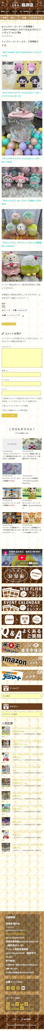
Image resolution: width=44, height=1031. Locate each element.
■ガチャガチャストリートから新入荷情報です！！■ (27, 742)
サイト (4, 389)
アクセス (14, 11)
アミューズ (29, 1009)
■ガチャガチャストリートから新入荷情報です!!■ (27, 729)
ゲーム (31, 1005)
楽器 (21, 1005)
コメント (6, 347)
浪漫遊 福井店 (21, 1025)
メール (5, 380)
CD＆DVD (14, 1009)
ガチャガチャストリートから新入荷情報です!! (27, 755)
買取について (5, 11)
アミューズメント (9, 324)
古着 (12, 1005)
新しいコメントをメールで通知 (16, 406)
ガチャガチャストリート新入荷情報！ (26, 768)
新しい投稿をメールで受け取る (16, 410)
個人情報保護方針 (26, 1019)
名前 (4, 371)
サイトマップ (15, 1019)
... (20, 1030)
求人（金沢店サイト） (26, 11)
